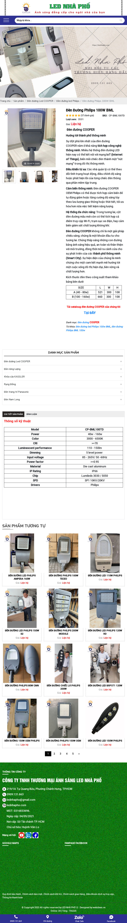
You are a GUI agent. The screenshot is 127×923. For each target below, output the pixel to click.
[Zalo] (29, 835)
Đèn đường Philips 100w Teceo (63, 577)
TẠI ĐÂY (90, 313)
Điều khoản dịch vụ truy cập (100, 894)
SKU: (104, 115)
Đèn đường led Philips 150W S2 (22, 632)
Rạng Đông (10, 384)
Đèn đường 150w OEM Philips (21, 740)
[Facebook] (35, 835)
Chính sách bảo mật (32, 894)
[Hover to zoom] (31, 137)
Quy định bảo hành (11, 894)
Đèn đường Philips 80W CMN (22, 685)
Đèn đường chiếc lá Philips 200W (63, 687)
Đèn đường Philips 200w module (63, 632)
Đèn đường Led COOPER (17, 361)
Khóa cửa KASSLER (14, 376)
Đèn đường (84, 322)
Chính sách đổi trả (53, 894)
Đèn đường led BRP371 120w (105, 685)
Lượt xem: (71, 119)
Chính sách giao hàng (74, 894)
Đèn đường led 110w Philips (105, 575)
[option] (9, 176)
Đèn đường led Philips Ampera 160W (22, 577)
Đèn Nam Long (12, 399)
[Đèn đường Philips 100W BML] (9, 176)
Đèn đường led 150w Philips (105, 740)
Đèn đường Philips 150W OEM (63, 740)
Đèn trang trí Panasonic (16, 391)
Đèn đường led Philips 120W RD (105, 632)
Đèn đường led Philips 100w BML (93, 326)
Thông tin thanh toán (12, 897)
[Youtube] (22, 835)
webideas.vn (99, 907)
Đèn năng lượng (12, 369)
